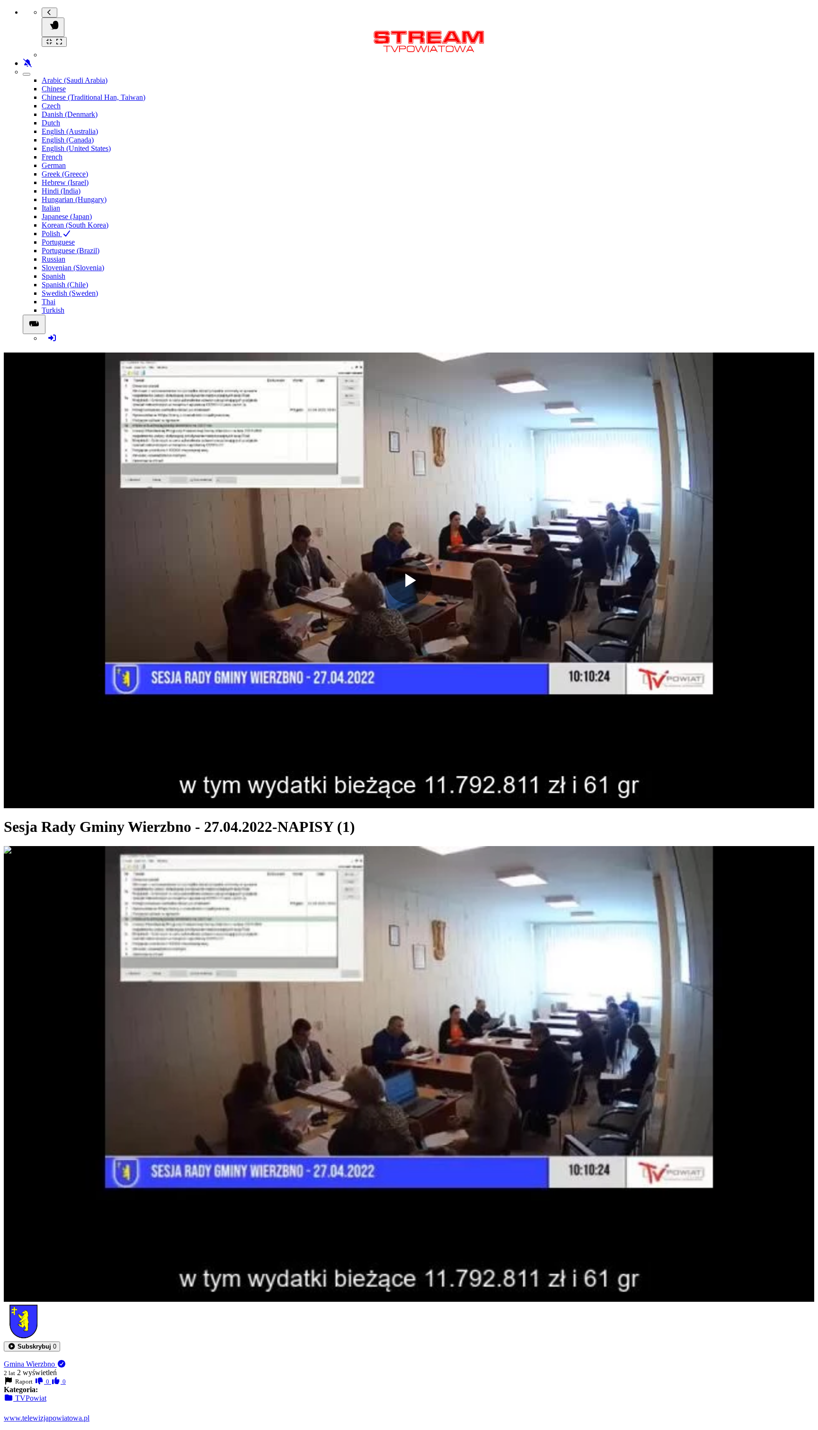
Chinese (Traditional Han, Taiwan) (93, 97)
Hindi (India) (61, 191)
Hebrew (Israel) (65, 182)
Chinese (54, 89)
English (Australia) (70, 131)
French (52, 157)
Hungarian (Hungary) (74, 199)
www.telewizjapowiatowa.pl (46, 1418)
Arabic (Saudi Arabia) (74, 80)
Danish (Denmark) (70, 114)
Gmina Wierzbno (30, 1364)
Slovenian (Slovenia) (73, 268)
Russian (53, 259)
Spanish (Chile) (65, 285)
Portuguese (58, 242)
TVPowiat (29, 1398)
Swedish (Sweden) (70, 293)
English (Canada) (68, 140)
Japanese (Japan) (67, 216)
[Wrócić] (49, 13)
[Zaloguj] (52, 338)
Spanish (53, 276)
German (54, 165)
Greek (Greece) (65, 174)
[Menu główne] (53, 27)
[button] (32, 1346)
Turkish (53, 310)
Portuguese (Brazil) (70, 251)
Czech (51, 106)
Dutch (51, 123)
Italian (51, 208)
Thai (48, 302)
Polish (52, 234)
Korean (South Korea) (75, 225)
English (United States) (76, 148)
